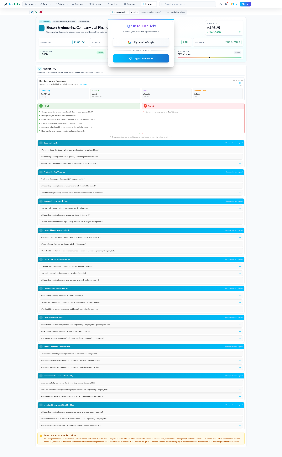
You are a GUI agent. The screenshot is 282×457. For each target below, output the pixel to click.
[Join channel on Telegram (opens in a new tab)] (31, 12)
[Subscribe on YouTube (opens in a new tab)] (41, 12)
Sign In (245, 4)
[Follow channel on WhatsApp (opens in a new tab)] (36, 12)
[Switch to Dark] (220, 4)
